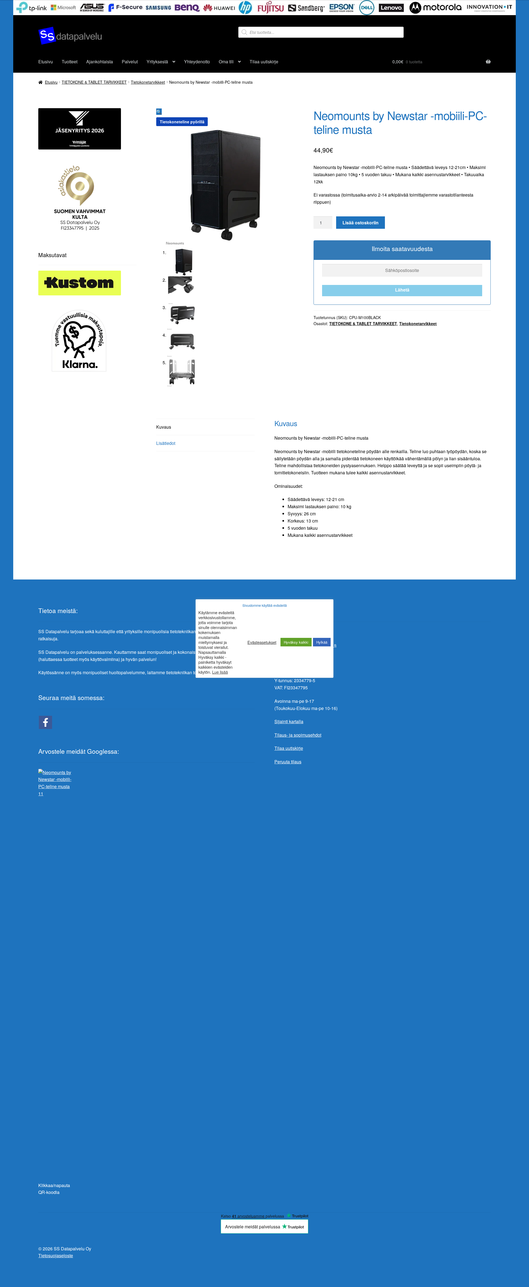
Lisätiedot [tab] (165, 443)
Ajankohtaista (99, 61)
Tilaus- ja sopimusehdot (297, 735)
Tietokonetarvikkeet (148, 82)
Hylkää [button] (321, 642)
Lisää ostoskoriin (360, 222)
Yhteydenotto (197, 61)
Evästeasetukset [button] (261, 642)
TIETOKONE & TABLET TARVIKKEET (94, 82)
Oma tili (226, 61)
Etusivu (45, 61)
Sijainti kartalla (288, 721)
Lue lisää (220, 672)
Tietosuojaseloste (55, 1255)
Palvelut (130, 61)
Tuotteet (69, 61)
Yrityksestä (157, 61)
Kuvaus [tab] (163, 427)
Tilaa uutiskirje (264, 61)
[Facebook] (45, 722)
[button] (159, 111)
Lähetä (402, 290)
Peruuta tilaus (287, 761)
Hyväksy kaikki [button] (296, 642)
